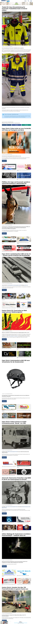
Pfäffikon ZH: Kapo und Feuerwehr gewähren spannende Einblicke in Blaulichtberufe (16, 182)
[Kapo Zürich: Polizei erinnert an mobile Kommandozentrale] (16, 437)
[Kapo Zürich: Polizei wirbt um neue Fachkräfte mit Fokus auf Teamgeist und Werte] (16, 142)
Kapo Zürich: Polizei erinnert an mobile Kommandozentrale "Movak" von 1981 (14, 422)
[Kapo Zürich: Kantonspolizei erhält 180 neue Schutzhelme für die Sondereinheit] (16, 378)
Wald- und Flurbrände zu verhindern (12, 336)
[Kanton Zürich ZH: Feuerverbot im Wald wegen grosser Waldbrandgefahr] (16, 321)
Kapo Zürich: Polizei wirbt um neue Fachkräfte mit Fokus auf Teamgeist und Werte (16, 129)
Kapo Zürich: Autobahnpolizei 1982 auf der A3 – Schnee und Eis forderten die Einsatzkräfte (16, 254)
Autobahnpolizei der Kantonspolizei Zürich (14, 285)
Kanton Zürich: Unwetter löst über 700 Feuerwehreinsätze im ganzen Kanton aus (15, 588)
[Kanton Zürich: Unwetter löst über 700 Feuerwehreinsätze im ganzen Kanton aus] (16, 601)
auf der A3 (26, 285)
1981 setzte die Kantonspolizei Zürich (12, 506)
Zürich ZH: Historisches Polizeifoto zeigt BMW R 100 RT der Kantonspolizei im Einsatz (16, 478)
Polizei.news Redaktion (9, 46)
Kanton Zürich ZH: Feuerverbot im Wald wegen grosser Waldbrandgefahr (14, 311)
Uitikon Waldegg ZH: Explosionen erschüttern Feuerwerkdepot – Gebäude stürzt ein (16, 534)
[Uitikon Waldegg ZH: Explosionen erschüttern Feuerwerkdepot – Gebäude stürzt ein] (16, 548)
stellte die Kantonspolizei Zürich (12, 451)
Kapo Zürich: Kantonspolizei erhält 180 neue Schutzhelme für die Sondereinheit (16, 361)
